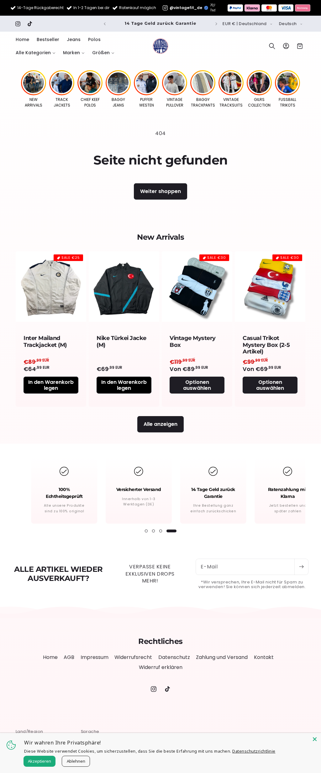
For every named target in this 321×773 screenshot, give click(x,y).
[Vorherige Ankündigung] (105, 24)
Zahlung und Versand (222, 657)
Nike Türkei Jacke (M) (121, 341)
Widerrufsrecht (133, 657)
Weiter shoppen (160, 191)
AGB (69, 657)
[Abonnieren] (301, 567)
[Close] (315, 739)
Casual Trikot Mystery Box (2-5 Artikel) (266, 345)
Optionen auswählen (197, 385)
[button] (35, 52)
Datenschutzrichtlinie (254, 751)
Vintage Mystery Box (193, 341)
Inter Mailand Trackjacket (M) (45, 341)
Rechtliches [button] (160, 641)
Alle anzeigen (160, 424)
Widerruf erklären (160, 667)
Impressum (94, 657)
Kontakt (264, 657)
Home (50, 657)
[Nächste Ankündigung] (216, 24)
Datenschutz (174, 657)
